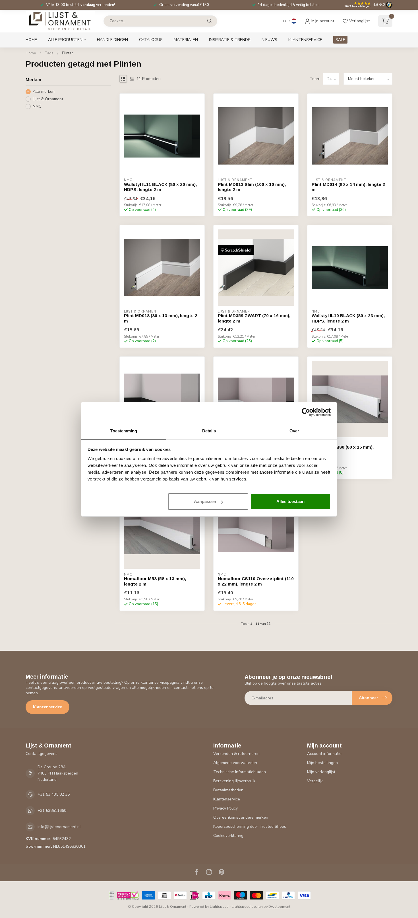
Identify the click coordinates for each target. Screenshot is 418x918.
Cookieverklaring (228, 835)
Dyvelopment (279, 906)
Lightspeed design (247, 906)
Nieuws (269, 39)
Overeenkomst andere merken (240, 817)
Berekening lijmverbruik (234, 781)
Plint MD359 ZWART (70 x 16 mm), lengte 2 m (254, 318)
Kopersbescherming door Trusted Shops (249, 826)
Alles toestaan (290, 501)
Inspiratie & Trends (230, 39)
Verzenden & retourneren (236, 753)
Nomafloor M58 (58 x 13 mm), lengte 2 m (155, 581)
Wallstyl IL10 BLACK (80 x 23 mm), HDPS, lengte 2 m (348, 318)
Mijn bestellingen (322, 762)
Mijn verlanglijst (321, 772)
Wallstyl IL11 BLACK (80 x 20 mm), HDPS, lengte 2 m (160, 187)
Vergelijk (315, 781)
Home (31, 39)
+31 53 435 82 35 (54, 794)
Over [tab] (294, 430)
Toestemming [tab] (123, 430)
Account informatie (324, 753)
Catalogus (151, 39)
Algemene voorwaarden (235, 762)
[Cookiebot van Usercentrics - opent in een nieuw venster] (306, 412)
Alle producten (65, 39)
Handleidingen (112, 39)
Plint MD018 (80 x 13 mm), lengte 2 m (160, 318)
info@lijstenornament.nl (59, 826)
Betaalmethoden (228, 790)
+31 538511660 (52, 810)
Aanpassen (205, 501)
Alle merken (44, 91)
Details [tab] (209, 430)
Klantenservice (305, 39)
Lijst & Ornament (48, 99)
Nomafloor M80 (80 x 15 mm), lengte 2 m (343, 450)
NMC (37, 106)
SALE (340, 39)
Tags (49, 53)
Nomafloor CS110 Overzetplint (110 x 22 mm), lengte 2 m (256, 581)
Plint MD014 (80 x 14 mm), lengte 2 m (348, 187)
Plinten (68, 53)
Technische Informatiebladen (239, 772)
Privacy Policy (225, 808)
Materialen (186, 39)
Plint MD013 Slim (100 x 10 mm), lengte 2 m (252, 187)
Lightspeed (219, 906)
